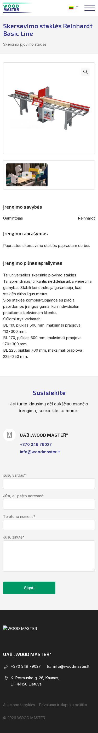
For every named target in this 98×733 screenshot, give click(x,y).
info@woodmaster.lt (40, 451)
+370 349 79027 (36, 444)
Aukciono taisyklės (19, 704)
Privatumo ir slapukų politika (63, 704)
